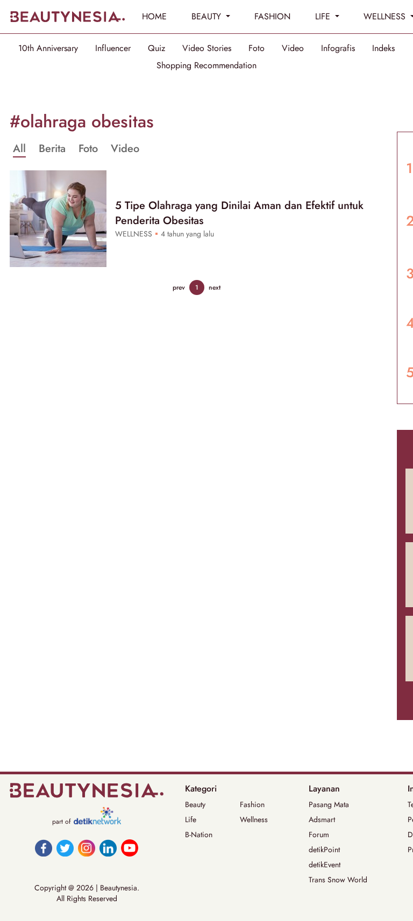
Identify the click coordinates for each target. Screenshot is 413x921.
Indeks (383, 48)
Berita (52, 148)
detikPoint (324, 849)
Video (293, 48)
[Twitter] (65, 848)
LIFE (324, 16)
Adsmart (322, 819)
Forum (319, 834)
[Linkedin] (108, 848)
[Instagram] (86, 848)
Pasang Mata (329, 804)
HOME (154, 16)
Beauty (195, 804)
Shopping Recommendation (206, 65)
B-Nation (198, 834)
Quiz (156, 48)
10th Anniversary (48, 48)
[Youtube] (129, 848)
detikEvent (324, 864)
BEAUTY (207, 16)
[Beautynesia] (67, 17)
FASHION (272, 16)
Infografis (338, 48)
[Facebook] (43, 848)
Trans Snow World (338, 879)
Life (190, 819)
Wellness (254, 819)
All (19, 148)
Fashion (252, 804)
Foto (256, 48)
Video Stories (206, 48)
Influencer (113, 48)
